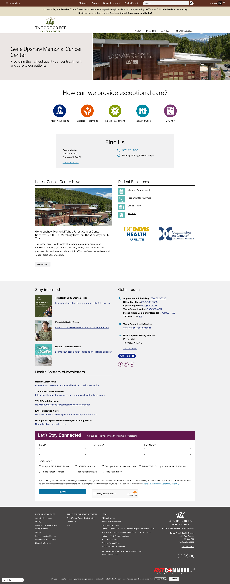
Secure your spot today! (140, 13)
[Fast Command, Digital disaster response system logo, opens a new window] (174, 569)
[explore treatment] (87, 114)
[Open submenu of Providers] (157, 31)
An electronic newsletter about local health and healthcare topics (67, 385)
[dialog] (115, 579)
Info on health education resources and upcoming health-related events (70, 395)
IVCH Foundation (86, 466)
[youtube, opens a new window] (132, 364)
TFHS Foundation (113, 471)
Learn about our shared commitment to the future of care (83, 303)
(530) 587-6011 (149, 305)
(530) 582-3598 (149, 302)
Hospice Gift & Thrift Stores (55, 466)
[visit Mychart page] (170, 114)
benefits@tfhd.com (110, 554)
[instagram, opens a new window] (126, 364)
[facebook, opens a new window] (120, 364)
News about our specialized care (51, 424)
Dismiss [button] (174, 579)
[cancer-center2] (50, 18)
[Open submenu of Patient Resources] (193, 31)
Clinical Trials (134, 205)
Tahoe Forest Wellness (53, 471)
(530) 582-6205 (158, 298)
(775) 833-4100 (167, 313)
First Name (98, 445)
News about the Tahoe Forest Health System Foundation (62, 404)
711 (140, 316)
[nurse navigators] (115, 114)
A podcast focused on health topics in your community (82, 327)
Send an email (130, 348)
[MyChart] (159, 215)
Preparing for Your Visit (139, 198)
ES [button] (224, 3)
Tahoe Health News (87, 471)
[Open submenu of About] (142, 31)
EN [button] (219, 3)
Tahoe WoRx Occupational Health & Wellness (164, 466)
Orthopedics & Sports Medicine (120, 466)
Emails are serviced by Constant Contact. (159, 484)
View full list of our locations (137, 327)
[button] (12, 3)
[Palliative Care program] (142, 114)
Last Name (150, 445)
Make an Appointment (139, 190)
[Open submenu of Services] (170, 31)
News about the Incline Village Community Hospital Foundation (66, 414)
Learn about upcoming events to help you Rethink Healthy (83, 352)
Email (42, 445)
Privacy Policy (160, 579)
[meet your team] (59, 114)
